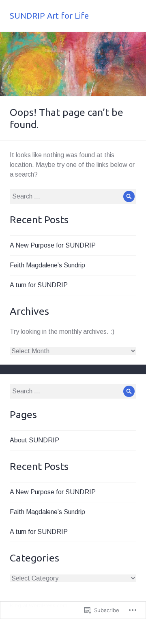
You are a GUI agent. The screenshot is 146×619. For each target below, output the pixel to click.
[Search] (129, 196)
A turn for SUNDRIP (39, 285)
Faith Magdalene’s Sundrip (47, 265)
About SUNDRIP (34, 440)
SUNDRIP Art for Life (49, 15)
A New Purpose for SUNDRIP (53, 245)
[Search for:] (73, 196)
